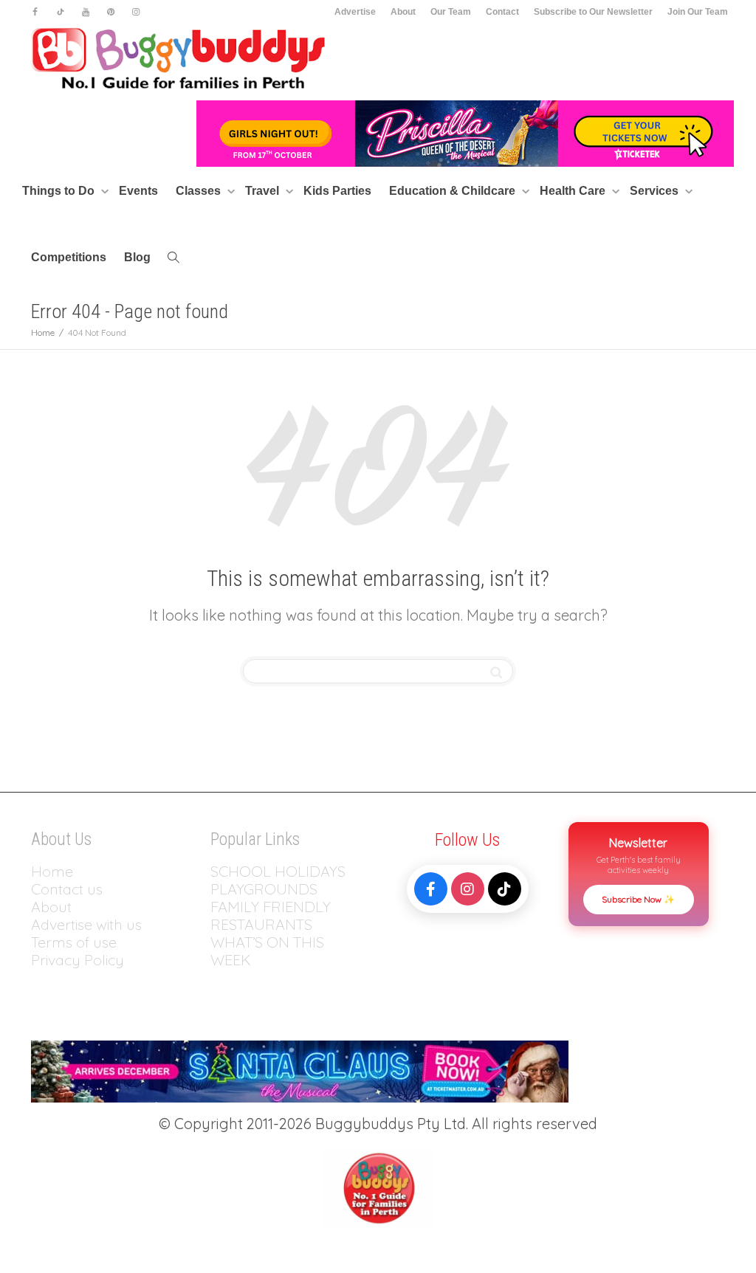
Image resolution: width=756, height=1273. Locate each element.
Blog (137, 257)
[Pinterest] (110, 12)
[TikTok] (504, 888)
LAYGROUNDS (268, 889)
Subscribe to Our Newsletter (593, 12)
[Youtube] (85, 12)
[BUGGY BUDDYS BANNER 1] (465, 132)
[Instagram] (135, 12)
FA (218, 906)
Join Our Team (697, 12)
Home (52, 871)
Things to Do (59, 190)
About (403, 12)
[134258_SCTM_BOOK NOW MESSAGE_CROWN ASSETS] (299, 1069)
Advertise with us (86, 924)
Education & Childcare (453, 190)
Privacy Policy (79, 960)
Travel (263, 190)
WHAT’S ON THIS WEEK (267, 951)
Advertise (355, 12)
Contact (502, 12)
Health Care (574, 190)
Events (138, 190)
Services (655, 190)
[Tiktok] (60, 12)
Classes (200, 190)
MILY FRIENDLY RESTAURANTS (270, 915)
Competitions (68, 257)
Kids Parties (337, 190)
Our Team (450, 12)
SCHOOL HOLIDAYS (278, 871)
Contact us (67, 889)
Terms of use (74, 942)
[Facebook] (35, 12)
